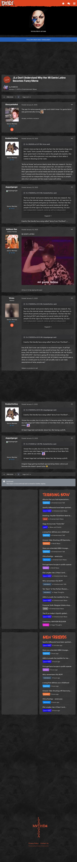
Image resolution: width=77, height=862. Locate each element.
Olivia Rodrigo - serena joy (52, 556)
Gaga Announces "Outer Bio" (53, 523)
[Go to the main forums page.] (68, 3)
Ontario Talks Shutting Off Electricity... (57, 540)
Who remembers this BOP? (53, 580)
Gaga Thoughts (59, 592)
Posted (29, 104)
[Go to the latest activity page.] (63, 3)
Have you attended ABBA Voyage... (56, 548)
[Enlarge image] (48, 260)
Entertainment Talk (58, 502)
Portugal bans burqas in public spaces (57, 564)
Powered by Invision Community (39, 846)
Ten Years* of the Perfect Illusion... (56, 588)
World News (56, 543)
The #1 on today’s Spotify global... (55, 613)
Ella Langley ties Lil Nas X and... (54, 572)
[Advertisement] (38, 57)
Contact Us (44, 843)
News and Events (55, 527)
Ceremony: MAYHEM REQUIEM (54, 621)
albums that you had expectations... (56, 499)
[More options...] (72, 104)
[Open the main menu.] (74, 3)
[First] (4, 96)
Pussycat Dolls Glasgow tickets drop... (57, 605)
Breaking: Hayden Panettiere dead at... (57, 515)
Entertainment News (29, 89)
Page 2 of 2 (26, 97)
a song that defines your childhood (56, 531)
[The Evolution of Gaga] (38, 21)
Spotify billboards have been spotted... (57, 507)
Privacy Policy (33, 843)
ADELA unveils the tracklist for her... (56, 596)
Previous (10, 97)
